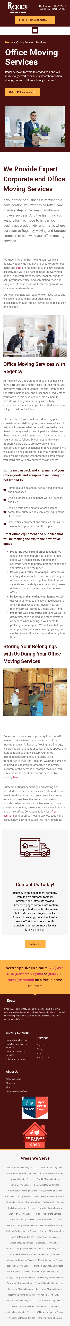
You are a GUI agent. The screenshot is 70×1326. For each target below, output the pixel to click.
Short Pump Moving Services (49, 1289)
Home (9, 42)
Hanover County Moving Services (22, 1225)
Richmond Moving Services (20, 1289)
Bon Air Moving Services (48, 1179)
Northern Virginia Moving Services (47, 1272)
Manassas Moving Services (51, 1248)
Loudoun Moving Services (21, 1243)
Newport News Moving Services (48, 1266)
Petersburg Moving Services (51, 1277)
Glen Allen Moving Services (21, 1214)
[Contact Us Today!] (35, 848)
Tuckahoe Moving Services (51, 1300)
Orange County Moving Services (21, 1277)
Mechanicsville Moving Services (21, 1260)
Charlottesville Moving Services (22, 1191)
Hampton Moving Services (49, 1220)
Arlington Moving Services (51, 1173)
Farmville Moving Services (50, 1208)
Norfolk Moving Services (18, 1272)
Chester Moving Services (50, 1191)
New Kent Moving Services (19, 1266)
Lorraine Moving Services (48, 1237)
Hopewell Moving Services (52, 1231)
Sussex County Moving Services (21, 1300)
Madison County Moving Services (21, 1248)
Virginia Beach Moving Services (20, 1312)
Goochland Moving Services (21, 1220)
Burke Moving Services (21, 1185)
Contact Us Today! (35, 884)
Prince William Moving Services (48, 1283)
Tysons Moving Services (23, 1306)
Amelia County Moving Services (21, 1173)
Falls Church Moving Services (21, 1208)
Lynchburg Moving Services (48, 1243)
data (18, 267)
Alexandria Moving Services (52, 1167)
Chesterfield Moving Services (18, 1196)
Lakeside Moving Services (22, 1237)
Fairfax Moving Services (53, 1202)
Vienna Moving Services (47, 1306)
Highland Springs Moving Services (21, 1231)
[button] (35, 30)
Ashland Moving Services (22, 1179)
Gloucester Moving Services (48, 1214)
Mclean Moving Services (49, 1254)
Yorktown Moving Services (50, 1318)
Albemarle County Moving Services (21, 1167)
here (15, 777)
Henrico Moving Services (51, 1225)
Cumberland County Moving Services (23, 1202)
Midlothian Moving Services (50, 1260)
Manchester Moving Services (23, 1254)
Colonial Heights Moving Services (49, 1196)
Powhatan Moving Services (19, 1283)
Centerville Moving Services (46, 1185)
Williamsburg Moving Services (50, 1312)
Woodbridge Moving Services (21, 1318)
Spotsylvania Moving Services (21, 1295)
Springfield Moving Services (50, 1295)
